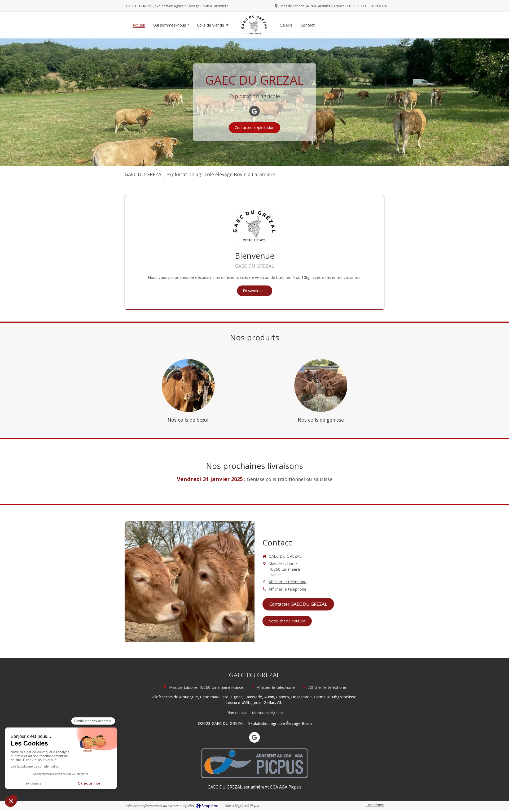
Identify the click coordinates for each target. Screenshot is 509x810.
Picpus (255, 805)
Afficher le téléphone (287, 581)
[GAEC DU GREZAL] (254, 25)
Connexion (375, 804)
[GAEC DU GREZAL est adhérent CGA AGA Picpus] (254, 763)
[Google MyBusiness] (254, 111)
